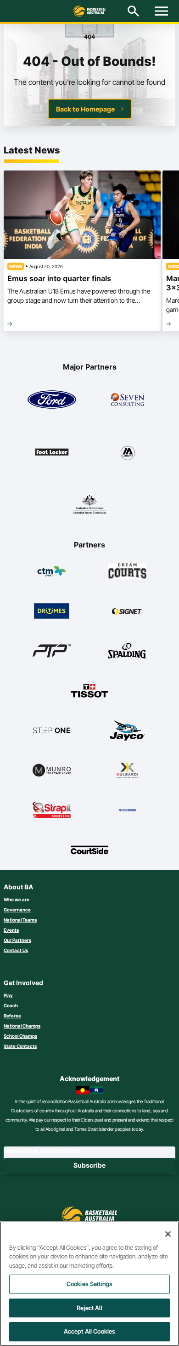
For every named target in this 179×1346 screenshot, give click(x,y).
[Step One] (52, 730)
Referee (12, 1015)
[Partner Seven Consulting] (127, 399)
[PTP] (52, 650)
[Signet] (127, 611)
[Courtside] (90, 849)
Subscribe (89, 1165)
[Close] (168, 1234)
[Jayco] (127, 730)
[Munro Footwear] (52, 770)
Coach (11, 1005)
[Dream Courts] (127, 571)
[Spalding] (127, 650)
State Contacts (20, 1046)
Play (8, 995)
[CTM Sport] (52, 571)
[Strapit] (52, 810)
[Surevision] (127, 810)
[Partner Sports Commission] (89, 505)
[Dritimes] (52, 611)
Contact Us (16, 950)
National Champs (22, 1026)
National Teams (20, 920)
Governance (17, 909)
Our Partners (17, 940)
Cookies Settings (89, 1283)
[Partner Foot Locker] (52, 452)
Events (11, 930)
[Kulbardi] (127, 770)
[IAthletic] (127, 452)
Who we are (16, 899)
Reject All (89, 1307)
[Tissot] (90, 690)
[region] (89, 1283)
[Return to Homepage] (89, 11)
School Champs (20, 1036)
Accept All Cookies (89, 1331)
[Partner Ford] (52, 399)
